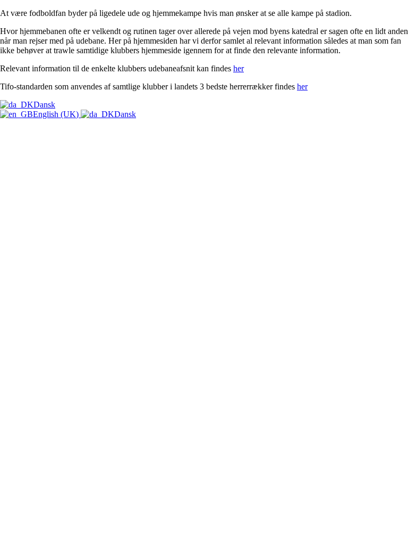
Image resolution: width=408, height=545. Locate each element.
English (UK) (57, 114)
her (238, 68)
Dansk (44, 104)
